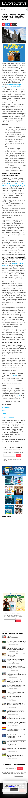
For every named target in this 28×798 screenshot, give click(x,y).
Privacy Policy (11, 786)
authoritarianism (14, 420)
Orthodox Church (6, 429)
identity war (10, 427)
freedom (18, 395)
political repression (17, 429)
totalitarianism (6, 434)
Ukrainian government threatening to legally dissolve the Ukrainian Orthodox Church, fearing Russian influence (16, 661)
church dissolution (10, 422)
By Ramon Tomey (15, 670)
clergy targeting (19, 422)
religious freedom (17, 431)
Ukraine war (13, 434)
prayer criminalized (7, 431)
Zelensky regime (6, 436)
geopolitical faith (13, 425)
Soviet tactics (5, 432)
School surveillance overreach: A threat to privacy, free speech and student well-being (16, 755)
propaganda (14, 375)
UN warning (20, 434)
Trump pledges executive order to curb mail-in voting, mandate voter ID (16, 680)
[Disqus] (14, 537)
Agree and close (14, 789)
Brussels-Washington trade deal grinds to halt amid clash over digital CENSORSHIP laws (16, 736)
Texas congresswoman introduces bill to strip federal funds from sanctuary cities (16, 642)
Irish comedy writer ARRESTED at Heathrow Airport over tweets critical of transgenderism (16, 667)
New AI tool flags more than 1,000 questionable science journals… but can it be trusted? (16, 705)
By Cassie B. (14, 688)
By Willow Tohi (14, 758)
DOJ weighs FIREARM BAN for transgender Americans (13, 636)
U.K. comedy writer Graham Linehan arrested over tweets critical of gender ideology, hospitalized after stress (16, 648)
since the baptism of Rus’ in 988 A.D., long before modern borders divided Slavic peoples (13, 185)
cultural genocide (6, 424)
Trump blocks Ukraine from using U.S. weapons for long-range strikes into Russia (15, 711)
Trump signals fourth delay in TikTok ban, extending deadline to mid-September (16, 723)
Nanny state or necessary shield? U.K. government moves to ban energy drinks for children (16, 674)
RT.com (4, 410)
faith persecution (16, 424)
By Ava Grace (14, 677)
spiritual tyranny (14, 432)
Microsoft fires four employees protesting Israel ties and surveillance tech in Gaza (16, 698)
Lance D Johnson (12, 21)
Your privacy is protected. (8, 459)
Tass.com (4, 413)
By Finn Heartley (15, 751)
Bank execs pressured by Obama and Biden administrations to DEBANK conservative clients (15, 743)
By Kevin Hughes (15, 725)
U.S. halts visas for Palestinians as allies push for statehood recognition (16, 686)
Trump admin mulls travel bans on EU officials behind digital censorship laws (16, 717)
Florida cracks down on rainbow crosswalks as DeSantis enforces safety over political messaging (16, 729)
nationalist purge (18, 427)
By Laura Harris (15, 638)
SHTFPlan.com (6, 407)
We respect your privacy (19, 776)
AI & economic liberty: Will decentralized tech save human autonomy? (16, 749)
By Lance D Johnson (15, 663)
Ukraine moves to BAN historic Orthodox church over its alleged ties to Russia (16, 691)
